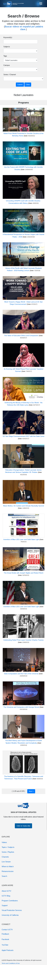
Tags (5, 56)
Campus (6, 65)
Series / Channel (9, 74)
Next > (31, 791)
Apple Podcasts (7, 950)
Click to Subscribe (23, 826)
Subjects (6, 47)
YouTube (5, 945)
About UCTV (6, 891)
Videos (4, 842)
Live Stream (6, 862)
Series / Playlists (8, 852)
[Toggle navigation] (41, 3)
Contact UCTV (7, 930)
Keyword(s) (7, 37)
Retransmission (7, 871)
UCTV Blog (6, 896)
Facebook (5, 939)
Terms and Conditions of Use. (11, 963)
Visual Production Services (12, 910)
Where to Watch (8, 866)
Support (5, 905)
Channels (5, 857)
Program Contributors (10, 901)
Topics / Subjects (8, 847)
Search (4, 876)
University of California (10, 915)
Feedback (5, 934)
